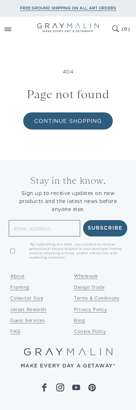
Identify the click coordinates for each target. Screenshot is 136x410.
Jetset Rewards (28, 309)
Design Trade (89, 287)
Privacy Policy (90, 309)
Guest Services (27, 320)
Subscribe (105, 228)
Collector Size (26, 298)
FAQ (15, 331)
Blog (79, 320)
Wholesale (86, 276)
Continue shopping (68, 121)
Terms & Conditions (96, 298)
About (17, 276)
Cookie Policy (90, 331)
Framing (19, 287)
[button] (16, 29)
